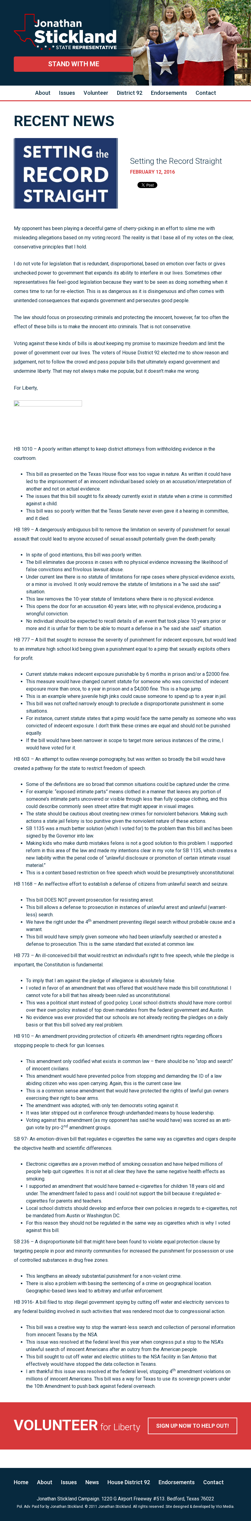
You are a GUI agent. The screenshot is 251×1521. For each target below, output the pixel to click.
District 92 (129, 93)
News (92, 1482)
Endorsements (169, 93)
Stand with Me (73, 64)
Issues (67, 93)
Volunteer (96, 93)
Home (21, 1482)
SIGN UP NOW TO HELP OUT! (192, 1426)
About (43, 93)
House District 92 (128, 1482)
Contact (206, 93)
